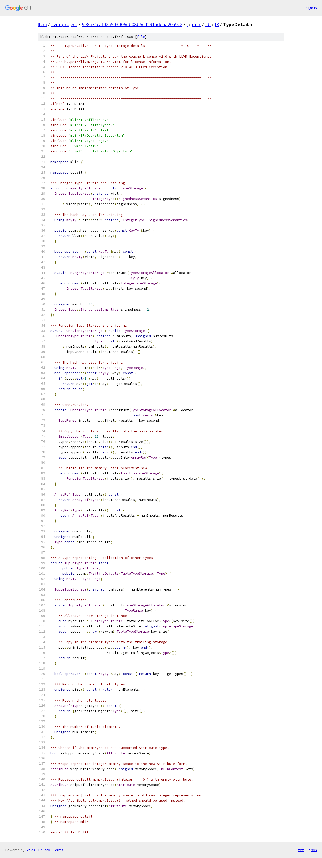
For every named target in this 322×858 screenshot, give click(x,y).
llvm (42, 24)
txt (301, 850)
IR (217, 24)
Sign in (311, 8)
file (141, 37)
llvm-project (64, 24)
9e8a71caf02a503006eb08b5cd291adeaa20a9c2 (132, 24)
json (313, 850)
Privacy (44, 850)
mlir (196, 24)
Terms (58, 850)
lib (208, 24)
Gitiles (30, 850)
